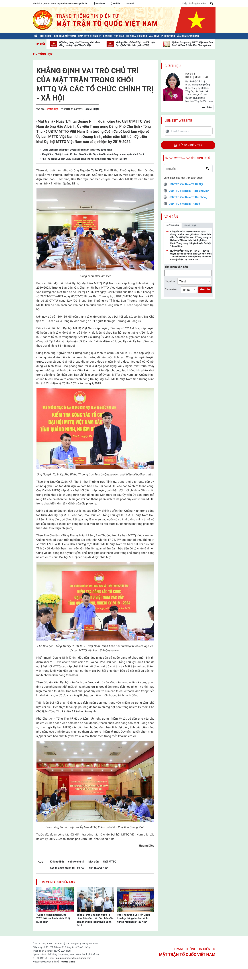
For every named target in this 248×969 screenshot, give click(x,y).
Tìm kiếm (205, 289)
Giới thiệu (172, 66)
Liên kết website (178, 120)
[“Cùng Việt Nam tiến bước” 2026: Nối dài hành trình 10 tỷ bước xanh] (55, 899)
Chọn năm (170, 289)
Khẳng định (57, 861)
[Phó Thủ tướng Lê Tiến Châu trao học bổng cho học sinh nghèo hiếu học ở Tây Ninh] (135, 899)
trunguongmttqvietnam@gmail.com (73, 958)
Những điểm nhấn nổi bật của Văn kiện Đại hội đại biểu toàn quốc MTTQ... (135, 44)
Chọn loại (170, 281)
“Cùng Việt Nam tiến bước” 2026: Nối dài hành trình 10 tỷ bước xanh (53, 918)
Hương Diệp (52, 109)
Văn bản (171, 217)
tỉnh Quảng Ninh (98, 867)
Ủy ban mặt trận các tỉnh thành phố (187, 158)
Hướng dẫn (172, 225)
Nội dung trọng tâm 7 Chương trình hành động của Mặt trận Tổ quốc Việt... (79, 44)
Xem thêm (207, 107)
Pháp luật (190, 225)
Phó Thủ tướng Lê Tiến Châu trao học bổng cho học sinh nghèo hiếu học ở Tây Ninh (133, 918)
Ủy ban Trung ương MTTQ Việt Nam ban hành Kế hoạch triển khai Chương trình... (192, 44)
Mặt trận (93, 861)
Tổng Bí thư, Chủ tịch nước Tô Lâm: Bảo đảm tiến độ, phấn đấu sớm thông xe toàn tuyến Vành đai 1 (95, 920)
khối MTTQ (109, 861)
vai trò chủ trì (76, 861)
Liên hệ (83, 3)
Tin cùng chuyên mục (58, 882)
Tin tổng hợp (42, 54)
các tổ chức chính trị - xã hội (67, 867)
